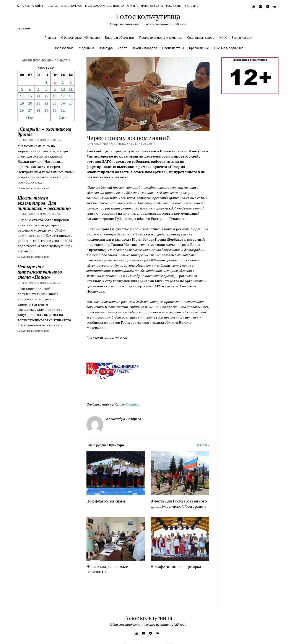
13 (30, 96)
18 (71, 96)
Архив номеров (72, 5)
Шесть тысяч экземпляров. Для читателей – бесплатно (44, 203)
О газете (132, 5)
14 (38, 96)
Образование (63, 48)
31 (63, 110)
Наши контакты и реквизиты (161, 5)
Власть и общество (119, 37)
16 (55, 96)
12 (22, 96)
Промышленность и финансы (160, 37)
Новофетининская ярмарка (176, 566)
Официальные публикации (80, 37)
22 (46, 103)
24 (63, 103)
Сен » (63, 117)
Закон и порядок (144, 48)
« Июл (29, 117)
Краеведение (199, 48)
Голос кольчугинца (148, 15)
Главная (53, 5)
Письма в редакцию (228, 48)
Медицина (86, 48)
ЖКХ (223, 37)
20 (30, 103)
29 (46, 110)
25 (71, 103)
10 (63, 89)
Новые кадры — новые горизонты (107, 569)
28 (38, 110)
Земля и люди (242, 37)
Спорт (122, 48)
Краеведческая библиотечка (105, 5)
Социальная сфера (200, 37)
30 (55, 110)
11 (71, 89)
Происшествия (173, 48)
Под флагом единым (105, 501)
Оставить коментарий (35, 188)
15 (46, 96)
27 (30, 110)
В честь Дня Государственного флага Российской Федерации (179, 503)
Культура (106, 48)
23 (55, 103)
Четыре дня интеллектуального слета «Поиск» (40, 272)
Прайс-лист (192, 5)
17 (63, 96)
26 (22, 110)
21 (38, 103)
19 (22, 103)
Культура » (203, 444)
